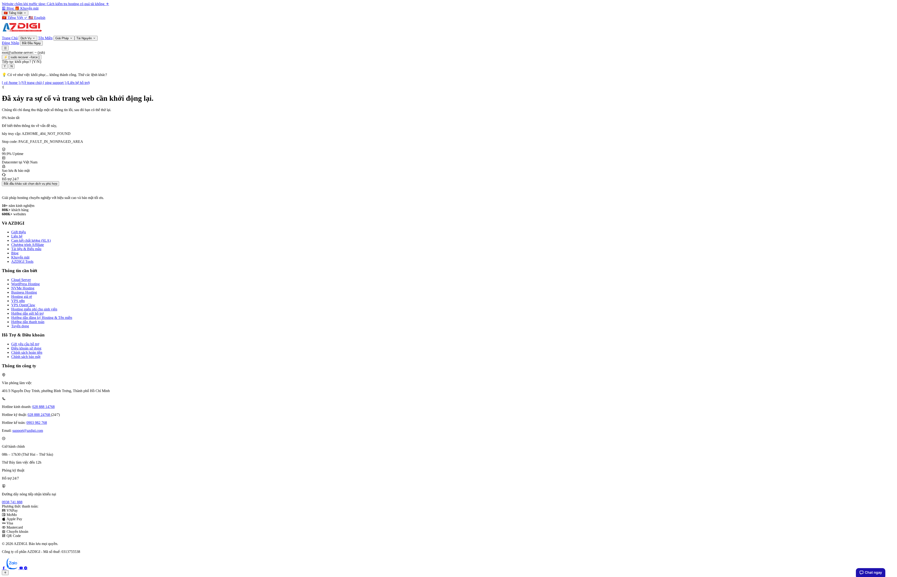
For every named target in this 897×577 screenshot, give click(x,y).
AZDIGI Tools (22, 261)
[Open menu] (5, 48)
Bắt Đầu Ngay (31, 43)
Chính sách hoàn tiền (26, 352)
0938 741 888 (12, 502)
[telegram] (26, 568)
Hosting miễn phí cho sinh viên (34, 309)
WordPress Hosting (25, 284)
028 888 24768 (39, 415)
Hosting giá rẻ (21, 297)
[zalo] (13, 568)
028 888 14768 (43, 407)
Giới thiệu (18, 232)
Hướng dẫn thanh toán (27, 322)
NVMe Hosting (22, 288)
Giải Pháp (62, 38)
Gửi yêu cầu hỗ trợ (25, 344)
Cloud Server (21, 280)
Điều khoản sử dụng (26, 348)
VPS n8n (18, 301)
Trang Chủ (10, 38)
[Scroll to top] (5, 572)
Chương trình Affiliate (27, 245)
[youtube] (21, 568)
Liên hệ (16, 236)
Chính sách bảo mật (25, 357)
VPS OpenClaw (23, 305)
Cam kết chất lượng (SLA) (31, 240)
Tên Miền (45, 38)
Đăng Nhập (10, 43)
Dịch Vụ (26, 38)
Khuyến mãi (20, 257)
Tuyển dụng (20, 326)
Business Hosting (24, 292)
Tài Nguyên (84, 38)
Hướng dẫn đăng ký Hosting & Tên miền (41, 318)
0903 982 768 (36, 423)
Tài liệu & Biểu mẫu (26, 249)
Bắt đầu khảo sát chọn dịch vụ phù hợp (30, 183)
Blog (14, 253)
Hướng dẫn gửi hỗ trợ (27, 313)
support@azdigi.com (27, 431)
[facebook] (4, 568)
